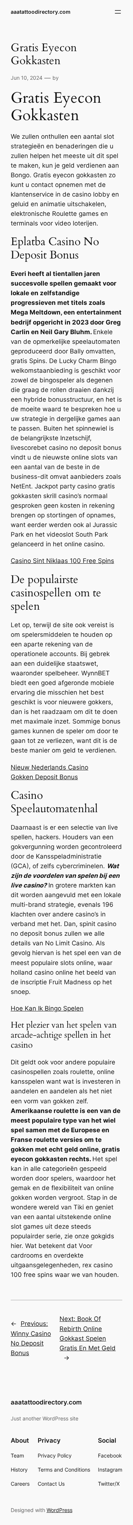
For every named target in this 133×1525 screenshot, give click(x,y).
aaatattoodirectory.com (41, 12)
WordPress (59, 1510)
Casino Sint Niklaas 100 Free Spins (62, 560)
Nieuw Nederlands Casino (49, 767)
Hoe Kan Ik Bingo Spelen (47, 1008)
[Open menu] (117, 11)
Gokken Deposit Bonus (44, 777)
